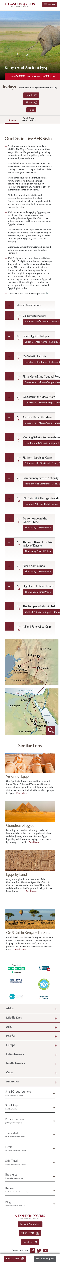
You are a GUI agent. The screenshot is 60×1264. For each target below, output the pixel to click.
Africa (10, 1008)
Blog (15, 1204)
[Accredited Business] (44, 967)
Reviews (16, 1190)
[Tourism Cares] (44, 997)
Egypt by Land (16, 874)
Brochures (14, 1176)
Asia (9, 1026)
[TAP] (44, 984)
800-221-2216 (13, 1259)
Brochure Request (45, 1259)
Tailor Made (15, 1134)
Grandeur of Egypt (20, 825)
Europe (10, 1045)
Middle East (14, 1017)
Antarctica (12, 1081)
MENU (51, 5)
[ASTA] (16, 996)
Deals (15, 1148)
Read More (21, 793)
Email (30, 95)
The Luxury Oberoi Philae (38, 528)
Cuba (9, 1072)
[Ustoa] (16, 981)
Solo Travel (15, 1162)
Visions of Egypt (17, 776)
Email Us (28, 1242)
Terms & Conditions (30, 1224)
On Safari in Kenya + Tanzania (28, 933)
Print (31, 110)
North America (15, 1063)
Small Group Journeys (18, 1093)
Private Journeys (14, 1121)
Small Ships (12, 1107)
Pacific (10, 1036)
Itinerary (12, 121)
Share (30, 102)
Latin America (15, 1054)
